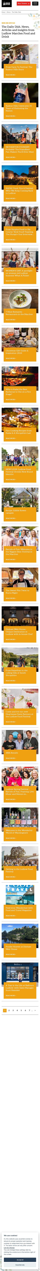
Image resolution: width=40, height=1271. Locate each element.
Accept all (20, 1260)
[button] (35, 4)
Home (3, 12)
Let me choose (9, 1248)
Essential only (20, 1265)
